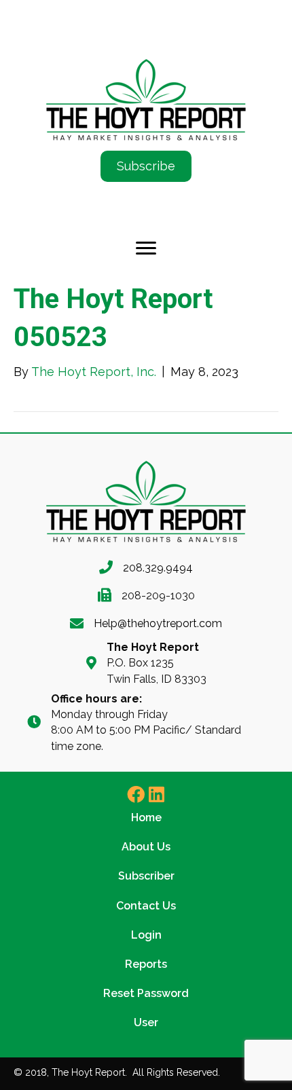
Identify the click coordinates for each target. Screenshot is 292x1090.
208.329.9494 (158, 567)
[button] (136, 794)
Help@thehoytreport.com (158, 623)
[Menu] (146, 248)
